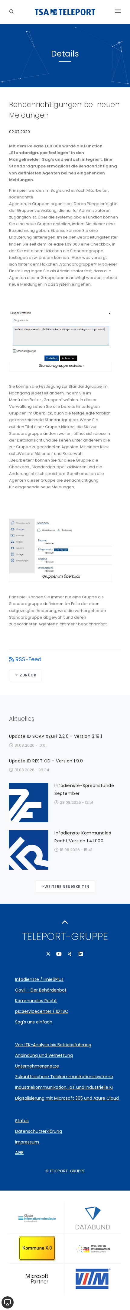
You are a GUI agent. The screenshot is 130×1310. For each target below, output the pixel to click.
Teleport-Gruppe (67, 1171)
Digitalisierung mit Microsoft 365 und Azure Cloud (67, 1098)
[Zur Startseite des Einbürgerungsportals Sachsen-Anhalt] (93, 1248)
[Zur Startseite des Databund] (93, 1218)
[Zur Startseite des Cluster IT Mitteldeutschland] (37, 1218)
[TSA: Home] (65, 12)
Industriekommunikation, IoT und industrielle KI (64, 1087)
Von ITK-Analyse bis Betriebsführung (53, 1045)
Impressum (27, 1142)
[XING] (70, 954)
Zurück (28, 675)
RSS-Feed (28, 659)
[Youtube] (59, 954)
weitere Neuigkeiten (66, 886)
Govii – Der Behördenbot (41, 990)
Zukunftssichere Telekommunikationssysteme (64, 1077)
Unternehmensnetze (37, 1066)
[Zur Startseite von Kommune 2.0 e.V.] (37, 1248)
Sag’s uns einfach (33, 1022)
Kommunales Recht (36, 1001)
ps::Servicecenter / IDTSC (41, 1011)
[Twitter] (48, 954)
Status (22, 1121)
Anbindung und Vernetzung (44, 1055)
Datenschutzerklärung (38, 1131)
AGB (19, 1153)
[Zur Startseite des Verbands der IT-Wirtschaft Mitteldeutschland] (93, 1279)
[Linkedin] (81, 954)
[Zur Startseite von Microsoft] (37, 1279)
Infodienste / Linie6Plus (39, 979)
